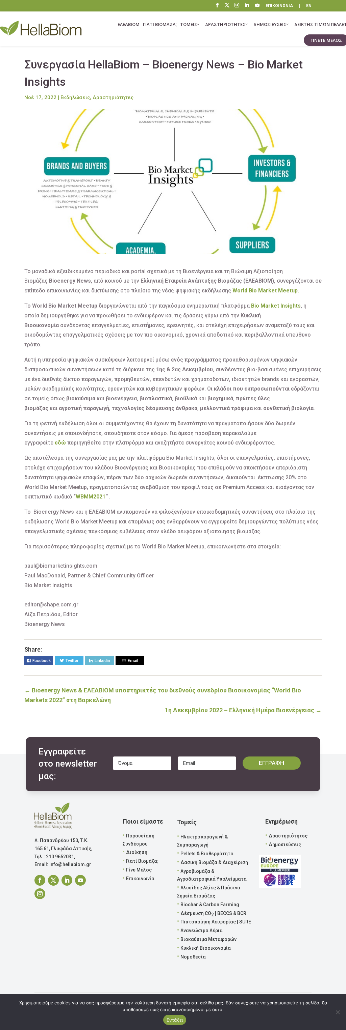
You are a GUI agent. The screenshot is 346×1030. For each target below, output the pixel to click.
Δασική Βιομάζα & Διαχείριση (214, 862)
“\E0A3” (258, 6)
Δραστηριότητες (113, 97)
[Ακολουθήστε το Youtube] (80, 880)
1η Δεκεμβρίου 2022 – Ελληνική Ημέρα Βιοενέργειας (243, 710)
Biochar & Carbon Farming (209, 904)
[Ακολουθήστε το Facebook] (39, 880)
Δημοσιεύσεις (285, 844)
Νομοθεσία (193, 957)
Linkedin (102, 660)
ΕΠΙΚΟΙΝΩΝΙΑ (279, 6)
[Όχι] (337, 1012)
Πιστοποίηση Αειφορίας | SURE (215, 921)
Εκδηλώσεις (75, 97)
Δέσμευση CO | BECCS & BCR (213, 914)
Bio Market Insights (276, 306)
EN (309, 6)
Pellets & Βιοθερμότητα (206, 853)
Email (133, 660)
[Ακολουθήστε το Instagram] (39, 893)
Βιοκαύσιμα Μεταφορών (208, 939)
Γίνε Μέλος (139, 869)
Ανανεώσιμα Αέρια (201, 930)
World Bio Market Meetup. (265, 290)
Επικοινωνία (140, 878)
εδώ (60, 442)
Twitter (72, 660)
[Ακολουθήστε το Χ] (53, 880)
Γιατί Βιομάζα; (142, 861)
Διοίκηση (136, 852)
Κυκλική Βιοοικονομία (205, 948)
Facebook (41, 660)
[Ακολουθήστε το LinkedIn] (66, 880)
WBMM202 (89, 496)
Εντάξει (175, 1020)
